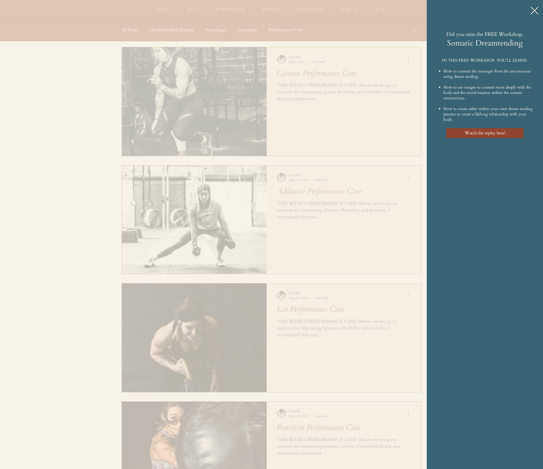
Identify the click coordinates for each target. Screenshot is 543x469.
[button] (534, 11)
